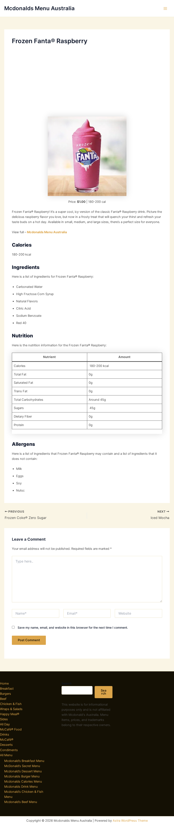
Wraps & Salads (11, 709)
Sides (4, 719)
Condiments (9, 750)
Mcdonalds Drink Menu (21, 787)
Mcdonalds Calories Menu (23, 781)
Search (66, 683)
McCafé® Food (11, 729)
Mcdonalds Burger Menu (21, 776)
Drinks (4, 734)
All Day (5, 724)
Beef (3, 699)
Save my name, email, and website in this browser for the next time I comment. (73, 627)
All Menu (6, 755)
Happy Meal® (9, 714)
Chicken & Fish (11, 704)
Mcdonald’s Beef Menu (20, 802)
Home (4, 683)
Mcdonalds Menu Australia (39, 8)
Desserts (6, 745)
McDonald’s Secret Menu (22, 766)
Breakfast (7, 689)
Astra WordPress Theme (130, 821)
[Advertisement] (87, 80)
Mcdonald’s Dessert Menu (23, 771)
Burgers (5, 694)
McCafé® (6, 740)
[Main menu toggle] (165, 8)
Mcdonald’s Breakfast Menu (24, 761)
